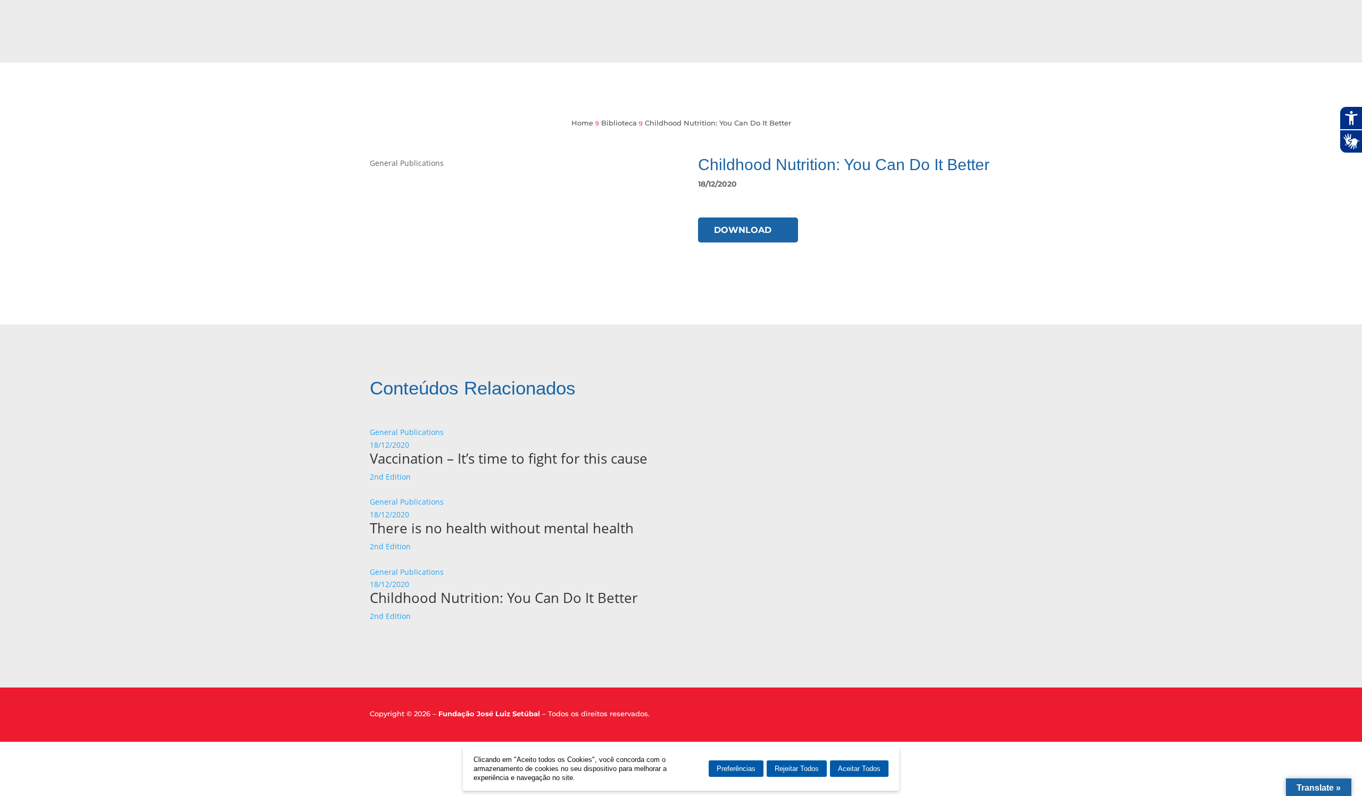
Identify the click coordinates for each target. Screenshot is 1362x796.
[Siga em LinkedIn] (966, 716)
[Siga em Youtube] (985, 717)
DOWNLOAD (742, 230)
